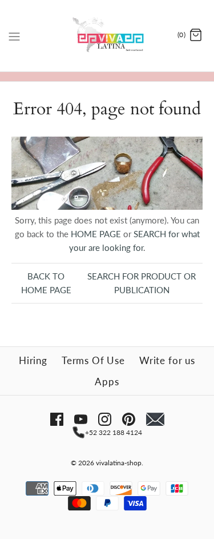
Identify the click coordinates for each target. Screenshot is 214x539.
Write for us (167, 360)
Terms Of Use (93, 360)
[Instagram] (104, 419)
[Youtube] (80, 419)
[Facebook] (56, 419)
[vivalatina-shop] (107, 36)
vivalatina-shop (119, 462)
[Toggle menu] (14, 35)
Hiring (33, 360)
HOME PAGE (96, 234)
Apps (107, 382)
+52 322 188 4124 (113, 432)
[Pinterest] (128, 419)
